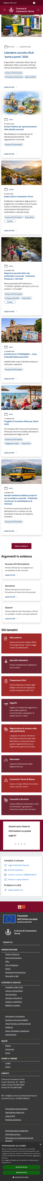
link (9, 1162)
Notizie (11, 47)
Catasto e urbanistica (13, 1001)
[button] (21, 1177)
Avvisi (11, 120)
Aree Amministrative (13, 958)
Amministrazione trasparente (16, 1130)
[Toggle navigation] (4, 9)
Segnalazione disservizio (14, 1112)
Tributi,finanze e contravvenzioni (18, 1023)
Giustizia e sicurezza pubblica (16, 1020)
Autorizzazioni (10, 1034)
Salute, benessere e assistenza (17, 1031)
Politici (8, 968)
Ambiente (9, 1027)
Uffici (7, 961)
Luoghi (8, 1063)
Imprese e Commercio (13, 998)
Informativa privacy (12, 1134)
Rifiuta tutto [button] (21, 1173)
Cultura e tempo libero (14, 990)
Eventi (7, 1066)
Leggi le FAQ (10, 1116)
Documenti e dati (12, 976)
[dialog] (21, 1161)
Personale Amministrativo (15, 972)
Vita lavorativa (11, 994)
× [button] (40, 1144)
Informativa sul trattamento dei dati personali (19, 1139)
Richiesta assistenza (13, 1119)
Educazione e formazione (15, 1016)
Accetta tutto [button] (21, 1167)
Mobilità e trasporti (12, 1005)
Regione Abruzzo (10, 2)
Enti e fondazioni (11, 965)
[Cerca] (38, 10)
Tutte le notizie (20, 546)
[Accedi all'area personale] (34, 3)
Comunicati (9, 1049)
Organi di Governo (12, 954)
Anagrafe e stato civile (14, 987)
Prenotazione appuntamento (16, 1108)
